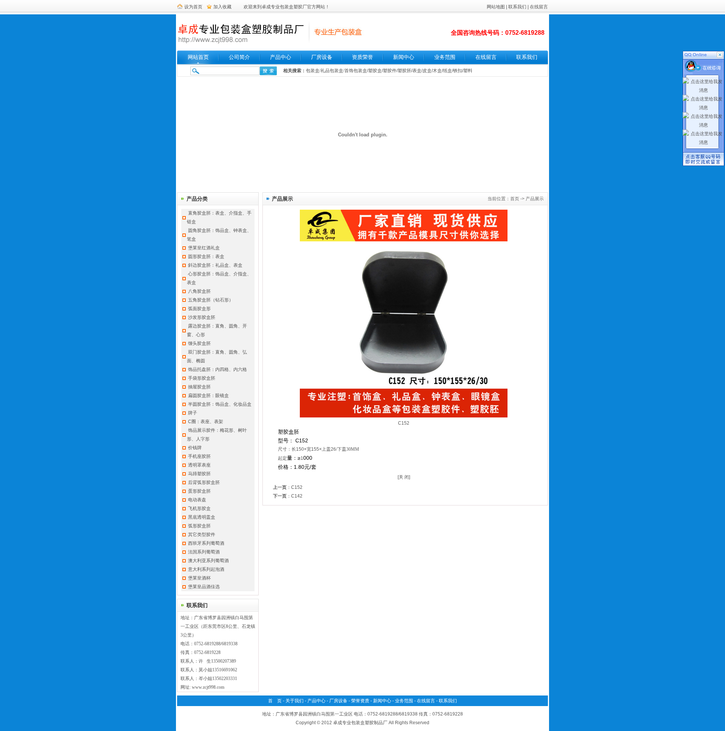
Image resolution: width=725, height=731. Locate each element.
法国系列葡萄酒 (204, 552)
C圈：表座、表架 (205, 421)
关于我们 (294, 700)
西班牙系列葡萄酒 (206, 543)
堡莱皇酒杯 (199, 578)
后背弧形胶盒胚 (204, 482)
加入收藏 (222, 6)
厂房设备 (321, 57)
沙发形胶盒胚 (201, 317)
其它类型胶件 (201, 534)
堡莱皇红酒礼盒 (204, 247)
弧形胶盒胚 (199, 526)
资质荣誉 (362, 57)
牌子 (192, 413)
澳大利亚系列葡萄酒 (208, 560)
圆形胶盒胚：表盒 (206, 256)
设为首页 (193, 6)
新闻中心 (403, 57)
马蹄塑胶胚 (199, 473)
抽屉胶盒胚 (199, 386)
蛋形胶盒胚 (199, 491)
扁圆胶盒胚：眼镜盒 (208, 395)
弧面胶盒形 (199, 308)
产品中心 (280, 57)
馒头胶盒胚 (199, 343)
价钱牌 (195, 447)
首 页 (275, 700)
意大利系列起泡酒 (206, 569)
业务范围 (444, 57)
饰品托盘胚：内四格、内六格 (217, 369)
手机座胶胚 (199, 456)
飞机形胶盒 (199, 508)
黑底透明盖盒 (201, 517)
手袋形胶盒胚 (201, 378)
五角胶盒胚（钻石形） (210, 300)
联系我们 (517, 6)
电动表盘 (197, 499)
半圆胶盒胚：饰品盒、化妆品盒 (219, 404)
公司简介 (239, 57)
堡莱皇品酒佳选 (204, 586)
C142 (296, 496)
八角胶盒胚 (199, 291)
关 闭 (404, 477)
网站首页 (198, 57)
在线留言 (539, 6)
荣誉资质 (360, 700)
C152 (296, 487)
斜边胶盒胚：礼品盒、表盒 (215, 265)
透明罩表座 (199, 465)
